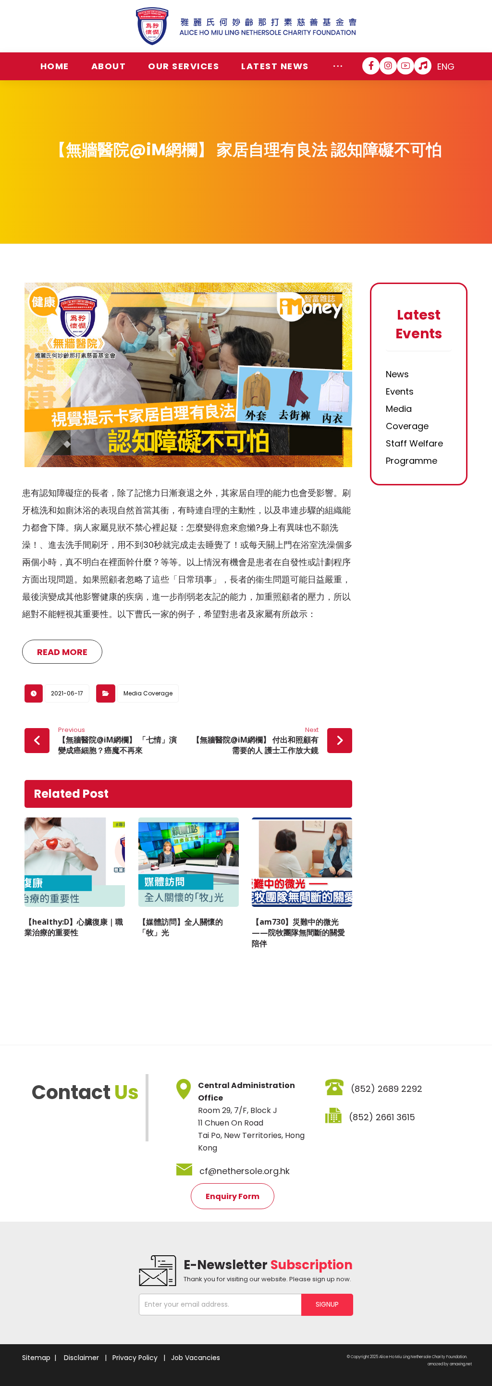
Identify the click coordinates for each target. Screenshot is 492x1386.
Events (400, 391)
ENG (446, 67)
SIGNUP (327, 1304)
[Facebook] (371, 65)
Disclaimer (81, 1357)
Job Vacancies (195, 1357)
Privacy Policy (135, 1357)
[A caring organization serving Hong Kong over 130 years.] (246, 26)
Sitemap (36, 1357)
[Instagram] (388, 65)
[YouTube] (405, 65)
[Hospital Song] (422, 65)
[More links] (338, 66)
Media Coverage (147, 693)
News (397, 374)
